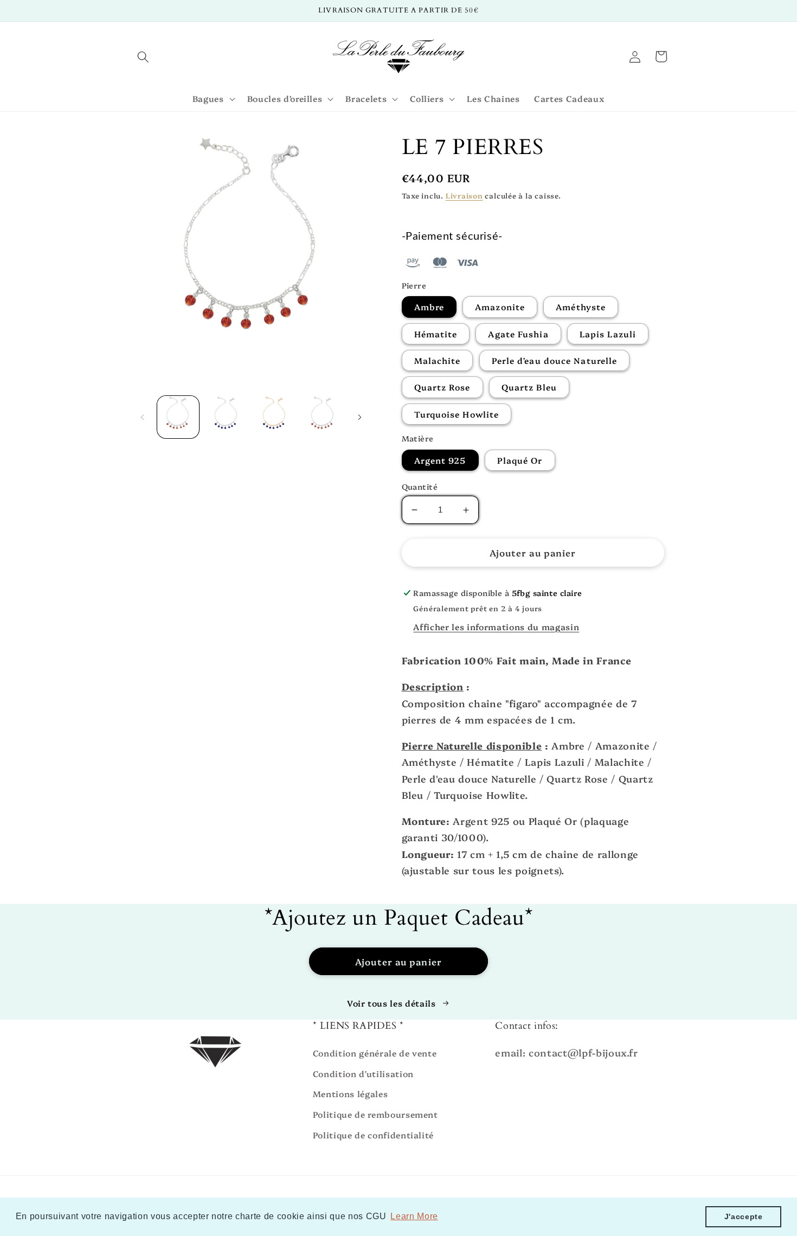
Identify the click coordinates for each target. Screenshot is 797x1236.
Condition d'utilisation (363, 1073)
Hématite (436, 334)
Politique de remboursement (375, 1114)
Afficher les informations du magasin (496, 626)
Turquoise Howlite (456, 414)
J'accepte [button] (743, 1216)
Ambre (429, 306)
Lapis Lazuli (608, 334)
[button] (143, 56)
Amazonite (500, 306)
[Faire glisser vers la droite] (360, 417)
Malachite (437, 360)
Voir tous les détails (391, 1003)
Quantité (420, 486)
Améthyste (581, 306)
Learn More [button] (414, 1216)
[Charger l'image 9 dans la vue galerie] (274, 417)
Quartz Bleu (529, 387)
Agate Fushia (518, 334)
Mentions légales (350, 1093)
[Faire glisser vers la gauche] (142, 417)
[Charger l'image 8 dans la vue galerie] (226, 417)
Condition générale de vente (375, 1053)
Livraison (464, 195)
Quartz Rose (442, 387)
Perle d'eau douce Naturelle (555, 360)
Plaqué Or (520, 460)
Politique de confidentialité (373, 1135)
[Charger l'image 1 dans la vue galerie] (178, 417)
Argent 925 (440, 460)
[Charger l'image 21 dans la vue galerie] (322, 417)
